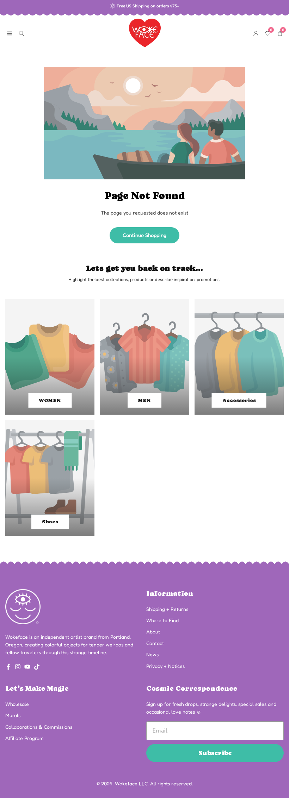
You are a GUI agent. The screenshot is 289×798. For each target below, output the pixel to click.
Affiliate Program (24, 738)
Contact (155, 643)
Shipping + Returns (167, 609)
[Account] (256, 32)
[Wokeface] (145, 32)
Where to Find (162, 620)
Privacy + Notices (165, 666)
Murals (12, 715)
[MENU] (10, 32)
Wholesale (17, 704)
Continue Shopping (144, 235)
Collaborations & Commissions (38, 727)
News (152, 654)
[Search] (21, 32)
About (153, 631)
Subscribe (215, 752)
